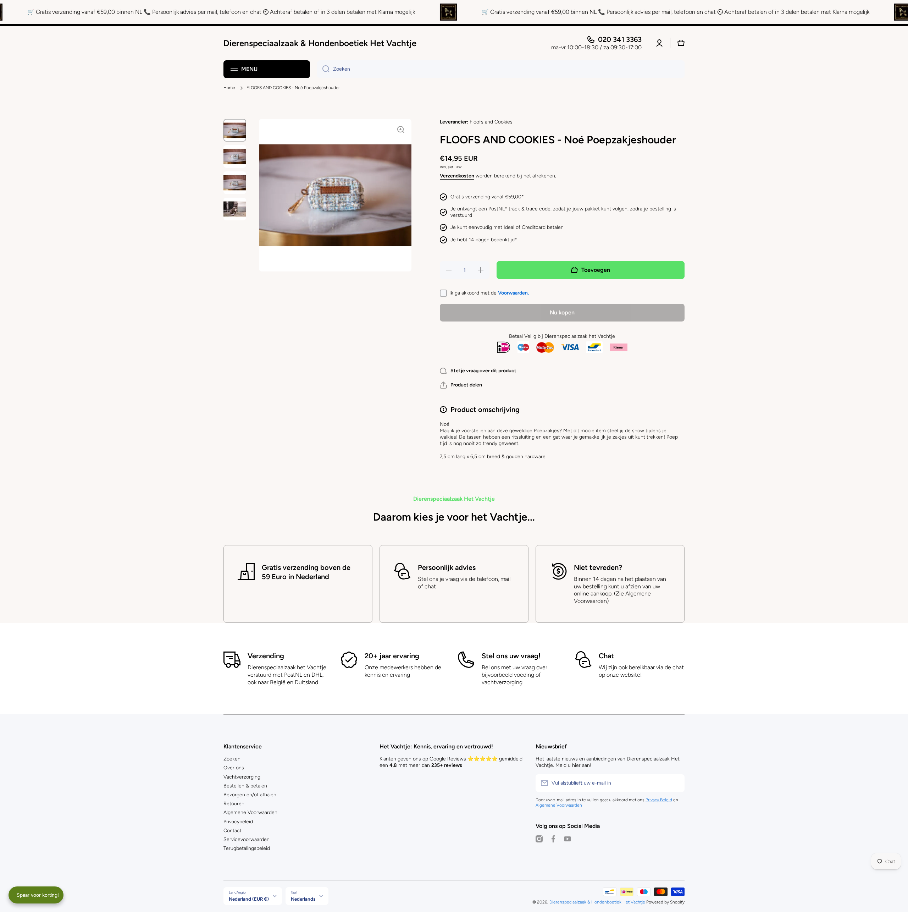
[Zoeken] (323, 69)
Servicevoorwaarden (246, 839)
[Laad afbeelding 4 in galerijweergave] (234, 209)
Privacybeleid (238, 822)
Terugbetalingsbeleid (246, 848)
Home (229, 87)
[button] (461, 385)
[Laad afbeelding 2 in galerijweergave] (234, 156)
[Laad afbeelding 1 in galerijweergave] (234, 130)
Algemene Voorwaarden (250, 812)
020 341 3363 (620, 39)
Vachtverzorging (241, 777)
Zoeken (231, 759)
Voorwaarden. (513, 293)
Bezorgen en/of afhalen (249, 795)
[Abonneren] (676, 783)
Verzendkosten (457, 176)
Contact (232, 831)
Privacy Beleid (659, 799)
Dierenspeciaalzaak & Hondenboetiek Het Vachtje (597, 902)
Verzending (266, 656)
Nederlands (303, 899)
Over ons (233, 768)
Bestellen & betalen (245, 786)
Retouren (233, 804)
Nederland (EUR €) (249, 899)
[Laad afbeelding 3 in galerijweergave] (234, 182)
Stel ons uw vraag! (511, 656)
